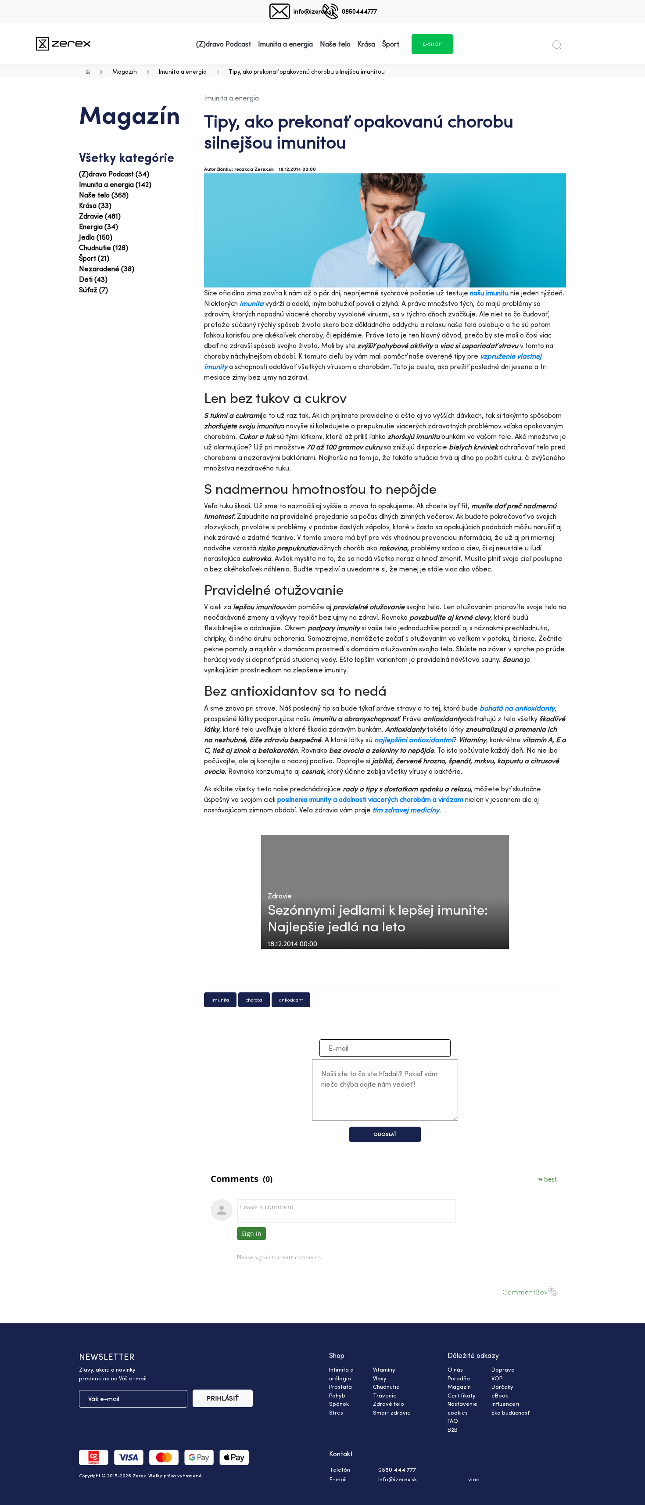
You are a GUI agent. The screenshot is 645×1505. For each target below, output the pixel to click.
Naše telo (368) (104, 194)
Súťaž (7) (93, 289)
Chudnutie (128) (103, 247)
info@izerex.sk (314, 11)
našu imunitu (490, 292)
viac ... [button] (476, 1479)
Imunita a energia (183, 71)
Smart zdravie (392, 1412)
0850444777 (359, 11)
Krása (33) (95, 205)
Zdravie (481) (100, 216)
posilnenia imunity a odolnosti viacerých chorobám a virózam (371, 799)
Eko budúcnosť (510, 1412)
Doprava (503, 1369)
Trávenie (385, 1395)
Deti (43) (93, 279)
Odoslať (385, 1134)
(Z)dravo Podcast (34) (114, 173)
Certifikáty (462, 1395)
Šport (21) (94, 258)
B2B (453, 1429)
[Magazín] (63, 43)
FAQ (453, 1420)
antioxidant (291, 1000)
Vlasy (380, 1378)
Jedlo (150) (95, 237)
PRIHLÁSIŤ (222, 1398)
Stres (336, 1412)
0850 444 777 (397, 1469)
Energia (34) (98, 226)
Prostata (340, 1386)
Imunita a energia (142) (115, 184)
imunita (220, 1000)
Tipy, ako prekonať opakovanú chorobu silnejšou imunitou (307, 71)
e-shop (432, 44)
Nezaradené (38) (106, 268)
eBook (499, 1395)
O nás (455, 1369)
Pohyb (337, 1395)
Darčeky (502, 1386)
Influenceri (505, 1403)
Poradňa (459, 1378)
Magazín (124, 71)
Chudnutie (386, 1386)
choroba (254, 1000)
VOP (496, 1378)
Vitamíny (384, 1369)
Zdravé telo (388, 1403)
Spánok (339, 1403)
